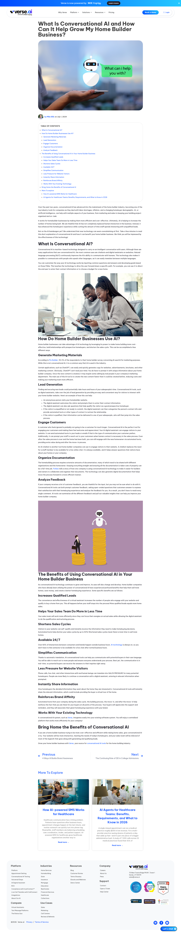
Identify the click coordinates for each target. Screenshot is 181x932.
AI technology (116, 645)
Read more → (63, 842)
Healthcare (45, 895)
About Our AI (16, 898)
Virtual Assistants (17, 907)
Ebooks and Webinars (78, 880)
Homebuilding (46, 873)
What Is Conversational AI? (52, 130)
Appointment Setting (18, 873)
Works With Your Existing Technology (57, 184)
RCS (12, 886)
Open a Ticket (105, 889)
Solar (43, 877)
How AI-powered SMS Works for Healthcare (60, 194)
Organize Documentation (52, 147)
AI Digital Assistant (18, 883)
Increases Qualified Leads (53, 157)
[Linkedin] (155, 923)
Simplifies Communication (53, 170)
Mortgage (44, 883)
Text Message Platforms (19, 910)
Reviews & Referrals (47, 917)
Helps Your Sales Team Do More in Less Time (60, 160)
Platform (14, 870)
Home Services (46, 870)
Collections (45, 898)
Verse (70, 718)
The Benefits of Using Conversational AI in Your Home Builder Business (68, 153)
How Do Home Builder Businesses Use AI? (57, 133)
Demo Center (75, 883)
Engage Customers (50, 143)
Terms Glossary (75, 877)
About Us (103, 873)
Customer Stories (76, 873)
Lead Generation (49, 140)
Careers (102, 870)
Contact (103, 886)
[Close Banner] (179, 3)
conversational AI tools (96, 743)
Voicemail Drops (17, 880)
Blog (72, 870)
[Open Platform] (78, 12)
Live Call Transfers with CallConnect (24, 892)
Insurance (44, 880)
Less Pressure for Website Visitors (56, 174)
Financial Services (47, 892)
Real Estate (45, 889)
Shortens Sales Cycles (51, 164)
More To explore (48, 190)
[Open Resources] (104, 12)
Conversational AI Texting (20, 877)
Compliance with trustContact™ (23, 889)
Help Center (104, 892)
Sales (43, 907)
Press (102, 877)
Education (44, 886)
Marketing (44, 910)
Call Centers (45, 913)
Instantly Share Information (53, 177)
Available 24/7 (48, 167)
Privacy (29, 922)
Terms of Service (42, 922)
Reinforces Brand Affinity (53, 180)
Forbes (56, 469)
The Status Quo (16, 913)
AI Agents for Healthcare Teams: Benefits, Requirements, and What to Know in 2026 (75, 197)
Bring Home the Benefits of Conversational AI (59, 187)
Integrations (15, 895)
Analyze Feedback (50, 150)
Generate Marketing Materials (54, 137)
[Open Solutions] (91, 12)
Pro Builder (53, 360)
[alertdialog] (90, 3)
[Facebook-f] (161, 923)
